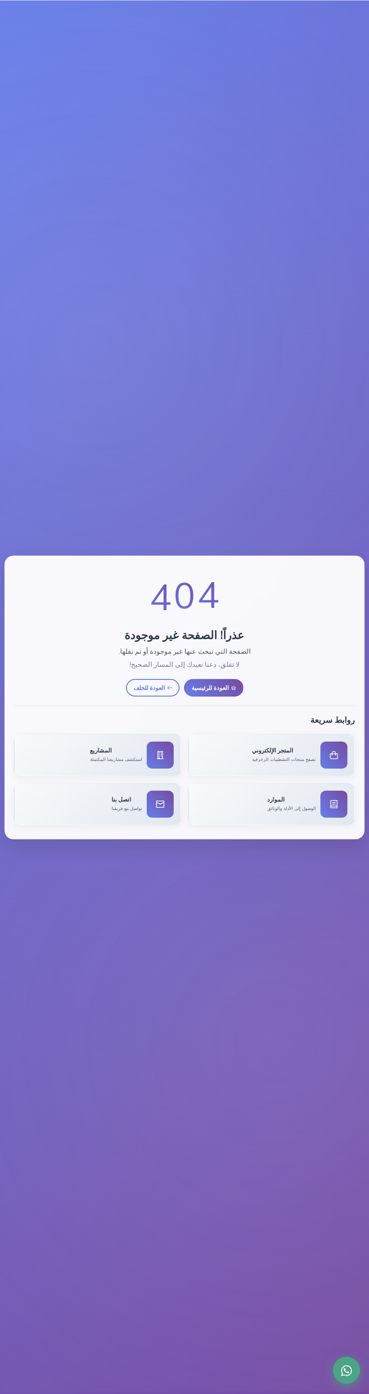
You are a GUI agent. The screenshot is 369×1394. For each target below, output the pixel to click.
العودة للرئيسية (210, 687)
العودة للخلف (149, 687)
